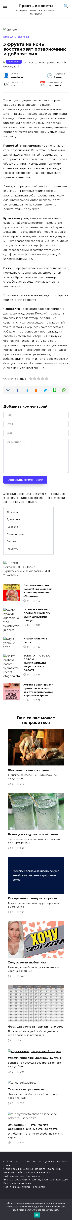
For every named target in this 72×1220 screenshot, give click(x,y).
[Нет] (67, 1209)
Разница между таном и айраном (33, 834)
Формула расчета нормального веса (35, 1026)
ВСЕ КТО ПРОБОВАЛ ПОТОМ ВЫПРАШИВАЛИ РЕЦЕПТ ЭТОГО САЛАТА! (37, 663)
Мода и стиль (16, 534)
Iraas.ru (17, 1161)
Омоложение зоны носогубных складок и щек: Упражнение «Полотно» (37, 591)
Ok (36, 1215)
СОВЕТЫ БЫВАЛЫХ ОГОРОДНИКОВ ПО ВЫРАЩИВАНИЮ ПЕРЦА (36, 615)
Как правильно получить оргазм (32, 898)
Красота (12, 526)
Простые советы (36, 5)
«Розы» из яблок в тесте (35, 640)
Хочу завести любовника (27, 962)
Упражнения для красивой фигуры (34, 1058)
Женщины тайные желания (29, 770)
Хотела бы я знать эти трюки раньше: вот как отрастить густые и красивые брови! (38, 690)
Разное (12, 541)
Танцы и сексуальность (26, 1089)
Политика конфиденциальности (24, 1186)
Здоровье (14, 62)
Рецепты (13, 548)
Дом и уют (14, 512)
